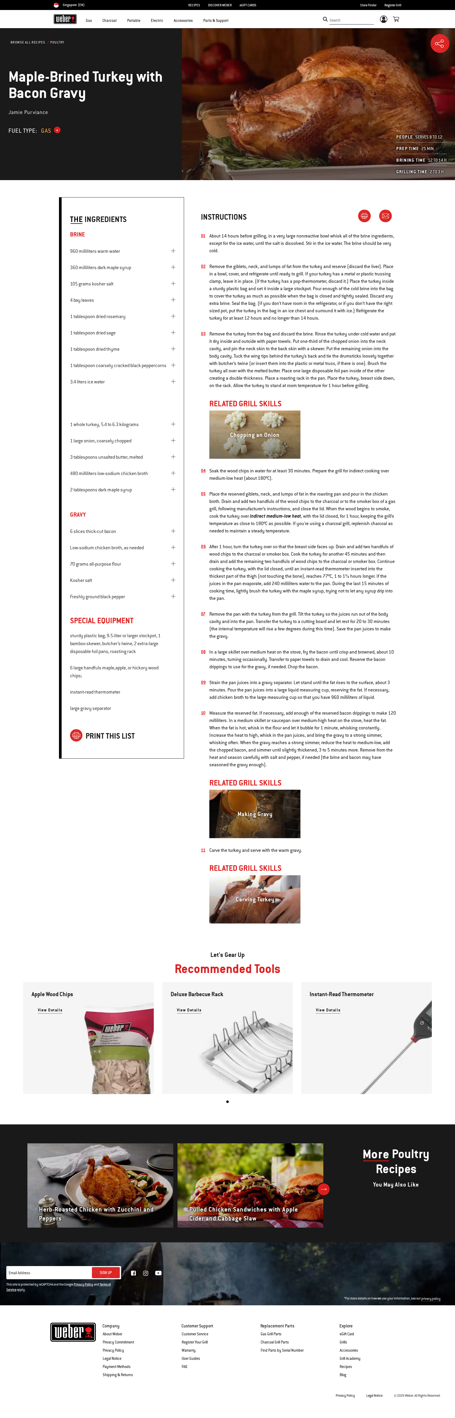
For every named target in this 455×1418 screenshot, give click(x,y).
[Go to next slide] (324, 1189)
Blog (343, 1374)
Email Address (19, 1273)
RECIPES (194, 5)
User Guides (191, 1358)
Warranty (189, 1350)
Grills (343, 1342)
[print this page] (366, 215)
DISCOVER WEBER (220, 5)
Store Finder (368, 5)
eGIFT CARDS (248, 5)
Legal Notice (112, 1358)
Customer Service (195, 1334)
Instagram (145, 1273)
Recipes (346, 1366)
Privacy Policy (83, 1284)
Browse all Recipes (28, 42)
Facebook (133, 1273)
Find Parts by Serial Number (282, 1350)
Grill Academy (350, 1358)
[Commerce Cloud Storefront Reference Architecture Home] (65, 19)
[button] (95, 20)
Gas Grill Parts (271, 1334)
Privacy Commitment (118, 1342)
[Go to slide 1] (227, 1101)
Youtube (158, 1273)
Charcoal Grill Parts (275, 1342)
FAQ (184, 1366)
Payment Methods (117, 1366)
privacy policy (431, 1299)
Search (335, 20)
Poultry (57, 42)
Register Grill (392, 5)
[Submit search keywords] (325, 19)
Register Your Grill (195, 1342)
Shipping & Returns (118, 1374)
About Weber (112, 1334)
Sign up (106, 1272)
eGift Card (347, 1334)
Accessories (349, 1350)
